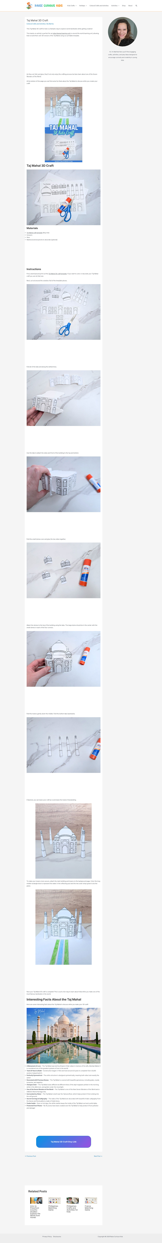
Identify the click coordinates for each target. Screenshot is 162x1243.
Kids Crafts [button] (71, 5)
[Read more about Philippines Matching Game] (54, 1200)
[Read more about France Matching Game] (91, 1200)
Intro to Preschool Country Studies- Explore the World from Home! (35, 1212)
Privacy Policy (47, 1236)
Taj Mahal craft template (34, 233)
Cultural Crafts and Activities (99, 5)
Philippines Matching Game (53, 1208)
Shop (124, 5)
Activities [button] (114, 5)
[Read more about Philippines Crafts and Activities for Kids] (73, 1200)
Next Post (98, 1156)
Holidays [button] (82, 5)
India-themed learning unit (61, 33)
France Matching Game (89, 1208)
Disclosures (57, 1236)
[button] (75, 5)
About (130, 5)
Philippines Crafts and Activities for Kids (72, 1209)
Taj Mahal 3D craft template (58, 274)
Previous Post (30, 1156)
